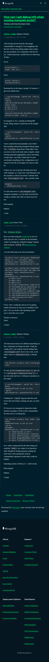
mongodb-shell (8, 27)
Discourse (16, 507)
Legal (5, 558)
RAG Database (30, 625)
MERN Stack (29, 637)
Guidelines (29, 495)
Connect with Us (9, 590)
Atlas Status (29, 558)
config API (26, 237)
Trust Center (7, 584)
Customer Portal (30, 552)
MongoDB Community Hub (11, 9)
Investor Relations (9, 552)
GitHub (5, 571)
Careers (6, 546)
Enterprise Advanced (10, 612)
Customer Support (31, 565)
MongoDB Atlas (8, 606)
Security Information (10, 577)
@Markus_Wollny (14, 232)
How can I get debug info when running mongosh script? (24, 18)
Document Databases (32, 618)
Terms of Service (13, 501)
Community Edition (10, 618)
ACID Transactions (31, 631)
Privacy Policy (29, 501)
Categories (18, 495)
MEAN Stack (29, 644)
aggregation (18, 27)
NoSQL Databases (31, 612)
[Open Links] (45, 3)
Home (8, 495)
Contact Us (28, 546)
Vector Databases (31, 606)
